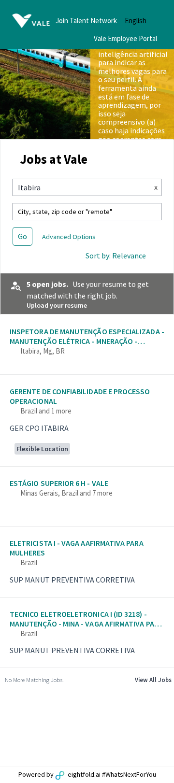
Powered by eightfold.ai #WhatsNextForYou (87, 774)
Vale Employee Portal (125, 38)
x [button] (156, 187)
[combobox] (78, 187)
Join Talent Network (86, 20)
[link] (87, 346)
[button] (143, 20)
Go (22, 236)
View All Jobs (153, 679)
